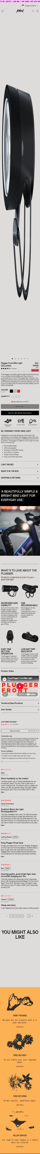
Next (39, 531)
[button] (5, 368)
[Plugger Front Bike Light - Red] (7, 970)
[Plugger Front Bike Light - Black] (3, 970)
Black (11, 391)
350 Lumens (6, 365)
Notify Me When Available (20, 413)
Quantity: (5, 396)
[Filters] (32, 731)
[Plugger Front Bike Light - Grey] (5, 970)
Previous (1, 531)
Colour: (4, 391)
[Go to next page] (32, 916)
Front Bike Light (15, 374)
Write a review (15, 731)
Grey (15, 391)
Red (18, 391)
